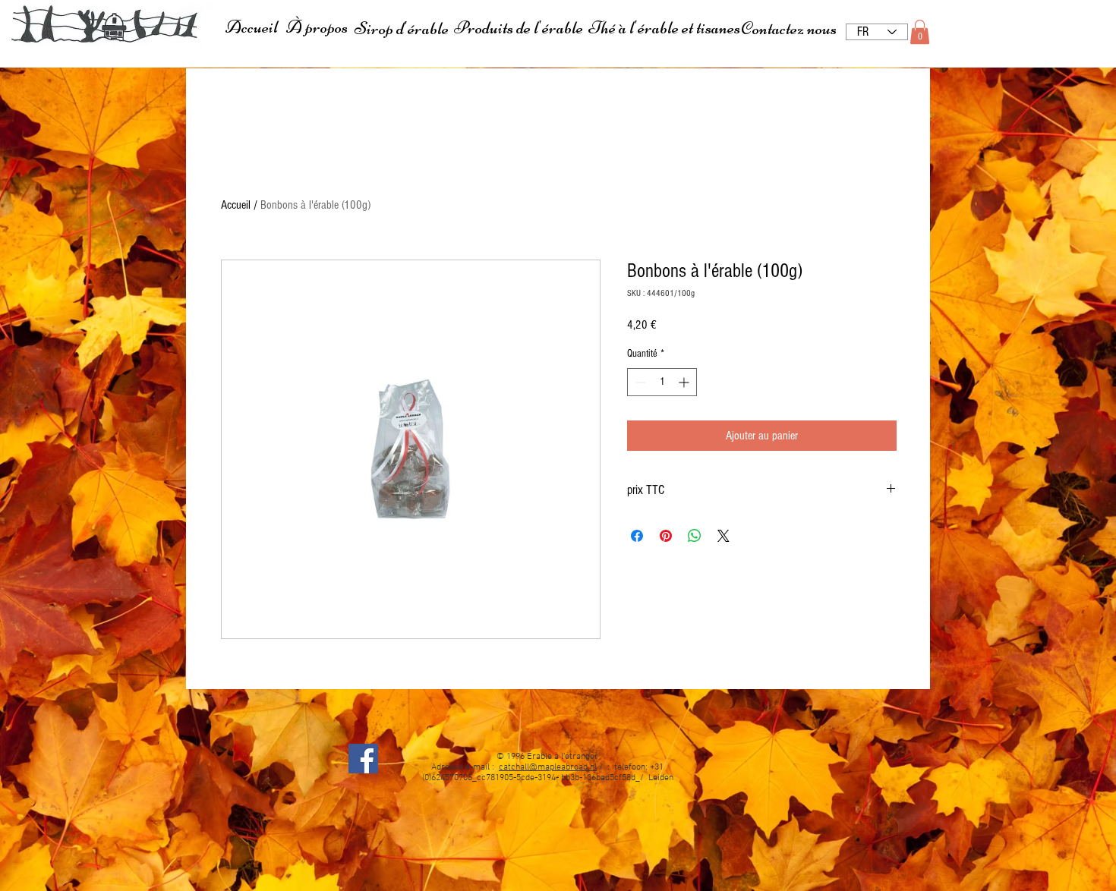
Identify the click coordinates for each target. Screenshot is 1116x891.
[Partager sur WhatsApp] (695, 536)
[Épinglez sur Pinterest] (666, 536)
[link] (920, 32)
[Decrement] (638, 382)
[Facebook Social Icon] (363, 758)
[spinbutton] (662, 382)
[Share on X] (723, 536)
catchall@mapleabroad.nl (548, 767)
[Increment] (685, 382)
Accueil (236, 205)
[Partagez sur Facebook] (637, 536)
